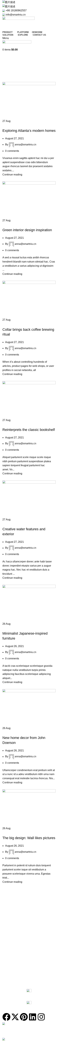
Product (8, 896)
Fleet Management (12, 945)
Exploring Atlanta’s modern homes (29, 131)
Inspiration (10, 224)
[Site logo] (18, 23)
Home (5, 69)
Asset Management (12, 962)
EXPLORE (7, 967)
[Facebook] (6, 1017)
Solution (8, 940)
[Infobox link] (29, 993)
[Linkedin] (33, 1017)
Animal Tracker (10, 929)
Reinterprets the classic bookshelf (28, 430)
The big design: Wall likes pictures (28, 838)
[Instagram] (41, 1017)
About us (6, 972)
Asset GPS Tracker (12, 918)
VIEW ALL (7, 901)
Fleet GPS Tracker (11, 907)
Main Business (9, 978)
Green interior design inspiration (27, 230)
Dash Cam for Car (11, 912)
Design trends (12, 424)
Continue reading (12, 174)
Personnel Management (14, 950)
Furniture (9, 324)
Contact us (9, 983)
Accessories (8, 934)
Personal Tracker (11, 923)
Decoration (10, 125)
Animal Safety (9, 956)
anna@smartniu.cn (21, 61)
